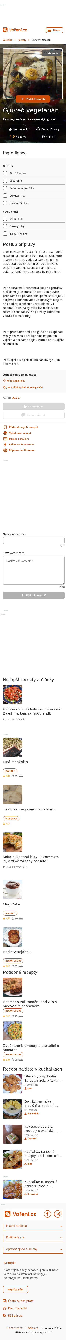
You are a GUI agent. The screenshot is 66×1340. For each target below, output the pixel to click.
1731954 (31, 1138)
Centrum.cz (15, 1328)
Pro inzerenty (17, 1308)
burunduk (33, 1113)
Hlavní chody (13, 960)
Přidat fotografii (35, 99)
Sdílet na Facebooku (22, 444)
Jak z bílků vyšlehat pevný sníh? (25, 387)
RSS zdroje (15, 1315)
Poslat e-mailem (19, 438)
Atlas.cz (33, 1328)
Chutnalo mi (35, 406)
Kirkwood (32, 1194)
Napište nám (15, 1289)
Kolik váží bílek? (16, 380)
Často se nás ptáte (21, 1301)
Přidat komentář (36, 595)
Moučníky (11, 818)
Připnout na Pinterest (22, 450)
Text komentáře (13, 553)
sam (29, 1088)
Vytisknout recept (20, 432)
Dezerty (10, 770)
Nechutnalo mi (36, 415)
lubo (29, 1163)
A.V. (17, 397)
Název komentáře (14, 534)
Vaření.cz (7, 39)
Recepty (22, 39)
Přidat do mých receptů (20, 427)
